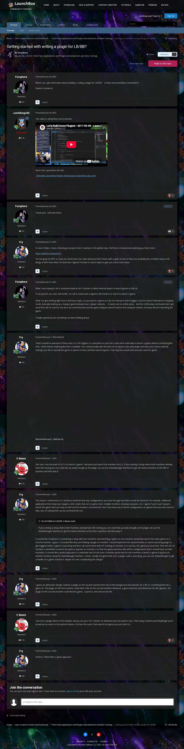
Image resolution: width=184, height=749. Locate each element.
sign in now (71, 691)
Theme (80, 741)
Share (151, 54)
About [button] (56, 5)
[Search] (174, 24)
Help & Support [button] (86, 5)
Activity (28, 24)
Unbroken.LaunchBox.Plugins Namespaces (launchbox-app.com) (66, 175)
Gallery (62, 24)
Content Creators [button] (107, 5)
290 (22, 267)
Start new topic (137, 63)
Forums (10, 30)
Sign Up (170, 16)
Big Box (164, 5)
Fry (21, 242)
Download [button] (69, 5)
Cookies (104, 741)
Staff (22, 30)
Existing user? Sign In (150, 16)
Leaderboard (92, 24)
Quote (45, 102)
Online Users (34, 30)
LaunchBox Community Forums (30, 16)
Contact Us (92, 741)
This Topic (163, 24)
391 (22, 102)
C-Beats (21, 458)
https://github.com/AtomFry (48, 253)
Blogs (75, 24)
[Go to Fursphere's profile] (10, 54)
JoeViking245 (21, 112)
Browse (14, 24)
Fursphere (23, 52)
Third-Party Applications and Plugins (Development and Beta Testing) (65, 55)
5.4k (23, 138)
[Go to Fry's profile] (21, 252)
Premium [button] (152, 5)
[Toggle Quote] (39, 521)
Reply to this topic (162, 63)
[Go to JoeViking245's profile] (21, 123)
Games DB (139, 5)
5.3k (23, 483)
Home (46, 5)
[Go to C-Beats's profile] (21, 468)
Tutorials (126, 5)
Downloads (45, 24)
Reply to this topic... (34, 702)
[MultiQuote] (38, 102)
